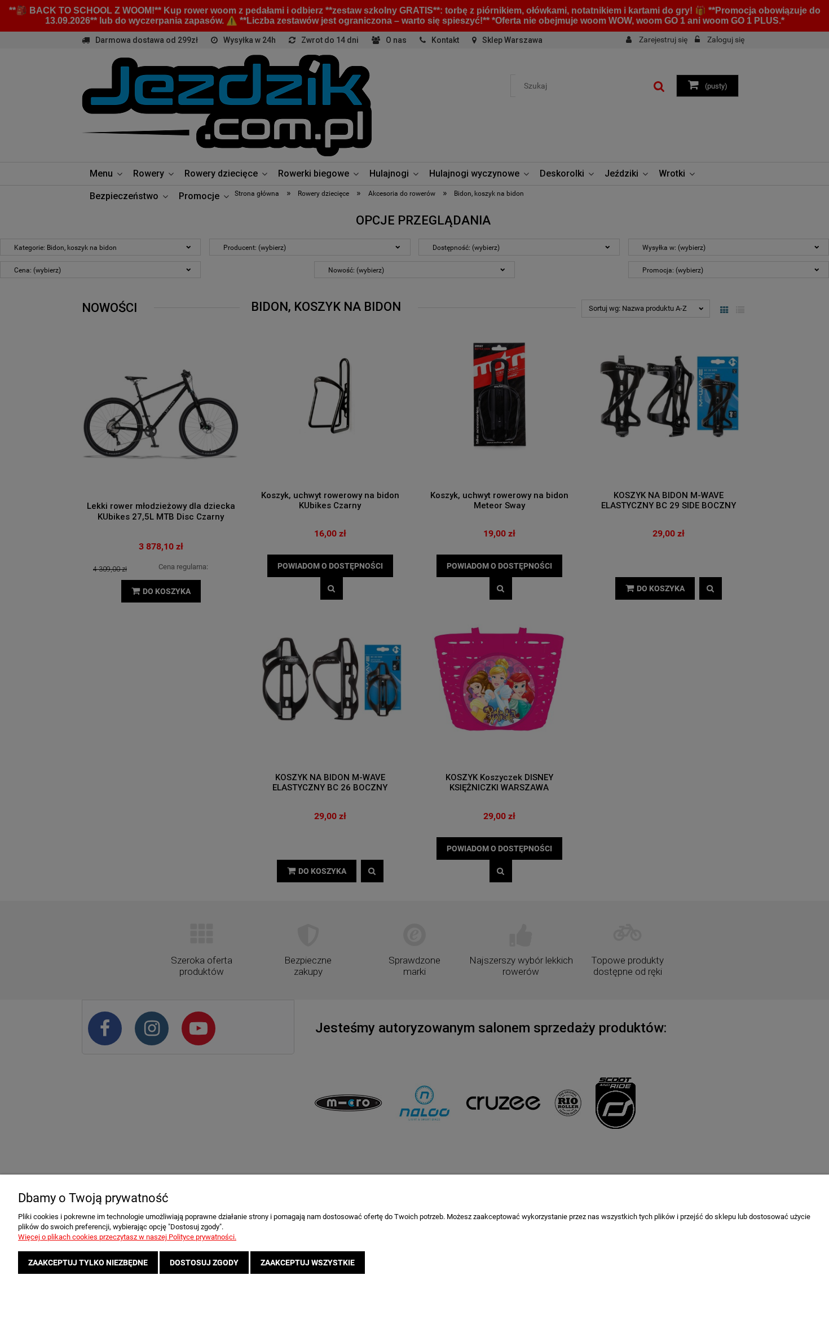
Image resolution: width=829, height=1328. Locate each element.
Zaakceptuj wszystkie (308, 1262)
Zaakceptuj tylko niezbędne (88, 1262)
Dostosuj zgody (204, 1262)
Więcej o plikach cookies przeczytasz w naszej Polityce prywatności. (127, 1237)
